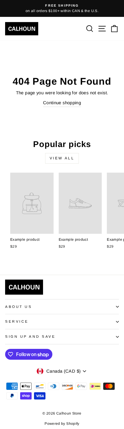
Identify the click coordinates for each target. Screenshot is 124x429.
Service (17, 321)
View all (62, 158)
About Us (18, 306)
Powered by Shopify (62, 423)
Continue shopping (62, 102)
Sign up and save (30, 336)
